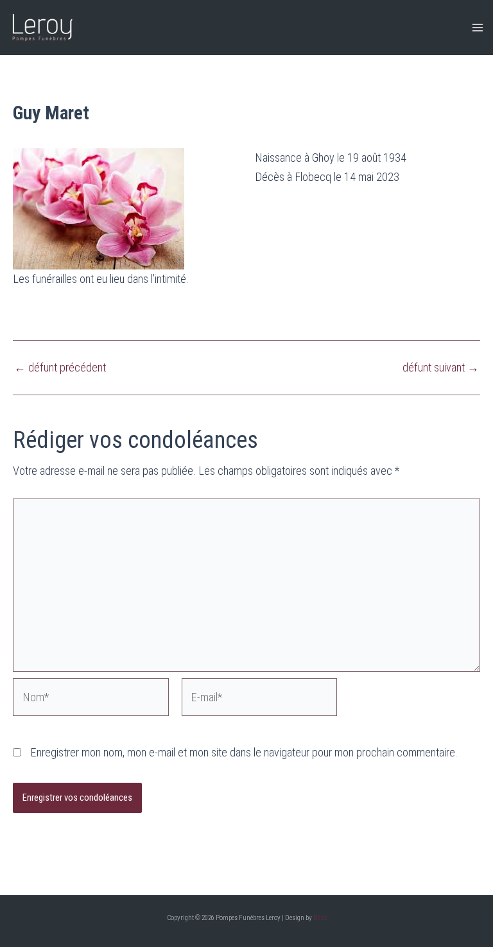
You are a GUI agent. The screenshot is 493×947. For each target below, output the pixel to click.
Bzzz (320, 918)
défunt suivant (440, 367)
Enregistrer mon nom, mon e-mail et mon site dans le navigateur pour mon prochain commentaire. (244, 752)
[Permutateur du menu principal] (478, 28)
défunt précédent (60, 367)
